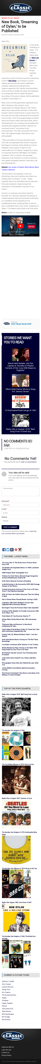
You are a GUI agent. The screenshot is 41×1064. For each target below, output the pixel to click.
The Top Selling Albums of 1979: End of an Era (18, 764)
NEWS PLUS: (7, 18)
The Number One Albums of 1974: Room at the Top (19, 868)
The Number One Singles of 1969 (13, 730)
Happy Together (7, 1003)
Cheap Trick (6, 989)
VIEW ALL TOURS (8, 981)
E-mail (4, 509)
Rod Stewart (6, 1019)
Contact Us (5, 1052)
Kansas (4, 1006)
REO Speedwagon (8, 1014)
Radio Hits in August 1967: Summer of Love (17, 798)
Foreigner (5, 1000)
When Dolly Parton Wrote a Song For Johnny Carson (20, 390)
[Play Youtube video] (20, 225)
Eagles (4, 998)
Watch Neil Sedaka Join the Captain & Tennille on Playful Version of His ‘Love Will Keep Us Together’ (20, 366)
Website (4, 517)
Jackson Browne (7, 987)
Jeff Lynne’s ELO (7, 1009)
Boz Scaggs (6, 1017)
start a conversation (29, 462)
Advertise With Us (8, 1047)
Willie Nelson (6, 1011)
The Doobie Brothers (9, 995)
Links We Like (6, 1050)
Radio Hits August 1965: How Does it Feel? (16, 902)
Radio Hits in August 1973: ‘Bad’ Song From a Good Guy (20, 430)
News (16, 18)
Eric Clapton (6, 992)
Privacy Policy (6, 1055)
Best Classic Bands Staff (14, 35)
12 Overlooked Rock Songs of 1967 (20, 410)
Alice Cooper (6, 984)
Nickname (5, 501)
